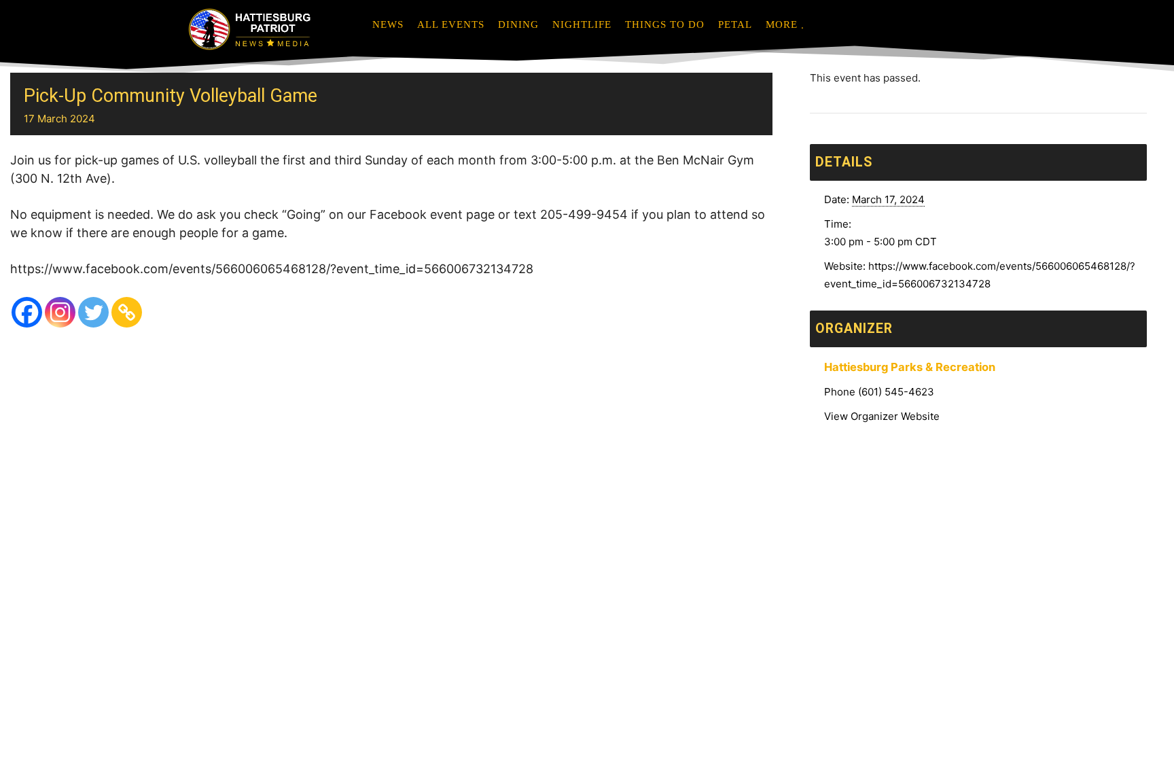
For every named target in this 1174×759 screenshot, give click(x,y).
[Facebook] (27, 312)
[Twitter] (93, 312)
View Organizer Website (882, 416)
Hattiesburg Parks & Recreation (909, 367)
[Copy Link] (126, 312)
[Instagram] (60, 312)
